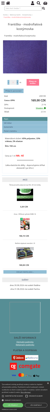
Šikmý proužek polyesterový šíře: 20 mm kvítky (25, 185)
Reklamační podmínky (25, 344)
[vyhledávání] (40, 4)
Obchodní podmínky (25, 342)
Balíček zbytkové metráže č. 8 (25, 243)
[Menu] (3, 3)
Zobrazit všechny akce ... (25, 272)
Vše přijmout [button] (13, 405)
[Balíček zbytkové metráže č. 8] (25, 253)
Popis (6, 119)
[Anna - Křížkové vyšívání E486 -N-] (25, 224)
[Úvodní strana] (9, 4)
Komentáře (8, 127)
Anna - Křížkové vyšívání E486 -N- (25, 214)
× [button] (48, 383)
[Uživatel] (34, 4)
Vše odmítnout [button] (36, 405)
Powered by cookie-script (9, 409)
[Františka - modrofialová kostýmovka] (25, 57)
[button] (25, 400)
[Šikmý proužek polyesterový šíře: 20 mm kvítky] (25, 195)
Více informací (26, 392)
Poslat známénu (10, 131)
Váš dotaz (8, 123)
